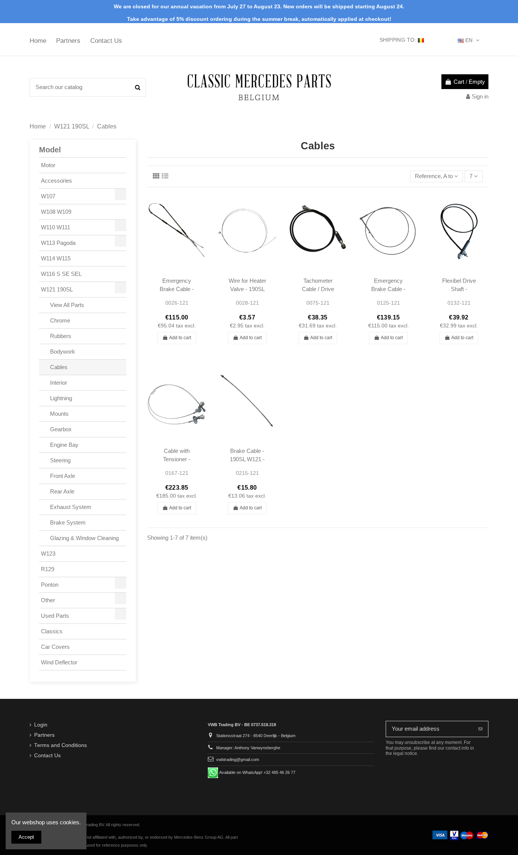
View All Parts (66, 305)
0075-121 (318, 303)
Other (48, 600)
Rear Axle (61, 491)
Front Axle (62, 476)
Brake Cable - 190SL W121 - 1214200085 (247, 459)
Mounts (59, 413)
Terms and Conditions (60, 745)
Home (39, 40)
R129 (47, 569)
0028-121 (247, 303)
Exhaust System (70, 507)
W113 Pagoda (58, 243)
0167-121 (176, 473)
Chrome (59, 320)
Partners (69, 40)
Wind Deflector (59, 662)
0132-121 (459, 303)
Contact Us (106, 40)
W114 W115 (56, 258)
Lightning (60, 398)
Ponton (49, 584)
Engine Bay (63, 445)
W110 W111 (55, 227)
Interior (58, 382)
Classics (52, 631)
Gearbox (60, 429)
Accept (26, 837)
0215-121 (247, 473)
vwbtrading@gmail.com (237, 759)
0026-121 (176, 303)
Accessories (56, 180)
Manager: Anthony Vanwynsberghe (248, 747)
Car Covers (55, 647)
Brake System (67, 522)
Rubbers (60, 336)
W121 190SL (57, 289)
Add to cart (180, 337)
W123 (48, 553)
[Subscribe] (480, 729)
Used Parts (55, 615)
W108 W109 (56, 211)
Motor (48, 165)
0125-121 (388, 303)
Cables (58, 367)
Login (40, 725)
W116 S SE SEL (61, 274)
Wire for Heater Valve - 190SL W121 (247, 288)
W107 (48, 196)
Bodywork (62, 351)
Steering (60, 460)
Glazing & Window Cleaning (84, 538)
